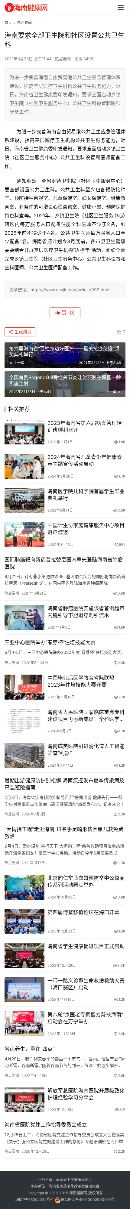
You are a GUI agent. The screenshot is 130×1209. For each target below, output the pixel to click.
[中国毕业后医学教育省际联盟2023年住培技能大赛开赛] (24, 687)
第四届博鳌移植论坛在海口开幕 (83, 912)
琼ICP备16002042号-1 (34, 1199)
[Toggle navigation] (120, 7)
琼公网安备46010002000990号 (88, 1199)
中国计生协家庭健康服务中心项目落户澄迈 (86, 528)
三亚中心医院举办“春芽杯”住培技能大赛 (50, 642)
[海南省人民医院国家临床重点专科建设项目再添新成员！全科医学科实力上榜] (24, 721)
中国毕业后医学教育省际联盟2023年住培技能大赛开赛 (80, 681)
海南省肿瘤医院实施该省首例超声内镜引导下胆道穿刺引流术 (86, 611)
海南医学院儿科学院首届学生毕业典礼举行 (86, 494)
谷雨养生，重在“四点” (29, 1049)
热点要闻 (63, 58)
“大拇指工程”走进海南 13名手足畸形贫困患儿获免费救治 (64, 832)
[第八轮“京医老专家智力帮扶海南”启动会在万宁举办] (24, 1023)
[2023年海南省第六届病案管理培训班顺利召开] (24, 432)
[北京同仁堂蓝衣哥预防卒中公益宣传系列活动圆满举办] (24, 887)
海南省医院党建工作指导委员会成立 (46, 1125)
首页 (8, 22)
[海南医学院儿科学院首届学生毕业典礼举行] (24, 500)
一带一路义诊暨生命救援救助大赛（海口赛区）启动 (86, 984)
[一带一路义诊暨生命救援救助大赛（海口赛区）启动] (24, 989)
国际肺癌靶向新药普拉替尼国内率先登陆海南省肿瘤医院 (64, 563)
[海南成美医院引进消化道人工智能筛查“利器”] (24, 755)
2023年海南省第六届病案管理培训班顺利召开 (84, 426)
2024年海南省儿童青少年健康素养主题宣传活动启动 (84, 460)
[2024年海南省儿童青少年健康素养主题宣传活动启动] (24, 466)
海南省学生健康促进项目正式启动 (86, 946)
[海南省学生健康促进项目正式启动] (24, 955)
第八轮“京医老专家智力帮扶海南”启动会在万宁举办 (85, 1018)
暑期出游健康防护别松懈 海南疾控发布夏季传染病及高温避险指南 (64, 784)
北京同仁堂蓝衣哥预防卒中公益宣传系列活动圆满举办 (86, 881)
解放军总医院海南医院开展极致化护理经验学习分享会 (86, 1094)
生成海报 (22, 331)
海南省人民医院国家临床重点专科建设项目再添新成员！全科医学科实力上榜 (86, 716)
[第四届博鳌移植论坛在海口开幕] (24, 921)
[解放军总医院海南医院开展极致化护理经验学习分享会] (24, 1099)
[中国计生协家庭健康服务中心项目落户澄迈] (24, 534)
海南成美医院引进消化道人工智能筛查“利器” (86, 749)
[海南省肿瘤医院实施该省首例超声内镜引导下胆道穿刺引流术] (24, 617)
